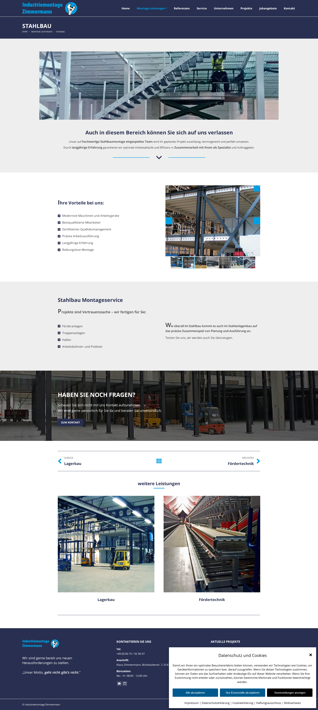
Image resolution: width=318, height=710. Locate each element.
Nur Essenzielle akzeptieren (242, 692)
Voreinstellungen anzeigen (289, 692)
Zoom (101, 544)
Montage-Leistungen (41, 31)
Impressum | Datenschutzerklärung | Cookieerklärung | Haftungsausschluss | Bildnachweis (242, 703)
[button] (310, 655)
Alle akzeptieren (195, 692)
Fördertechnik (212, 599)
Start (25, 31)
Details (111, 544)
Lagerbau (106, 599)
